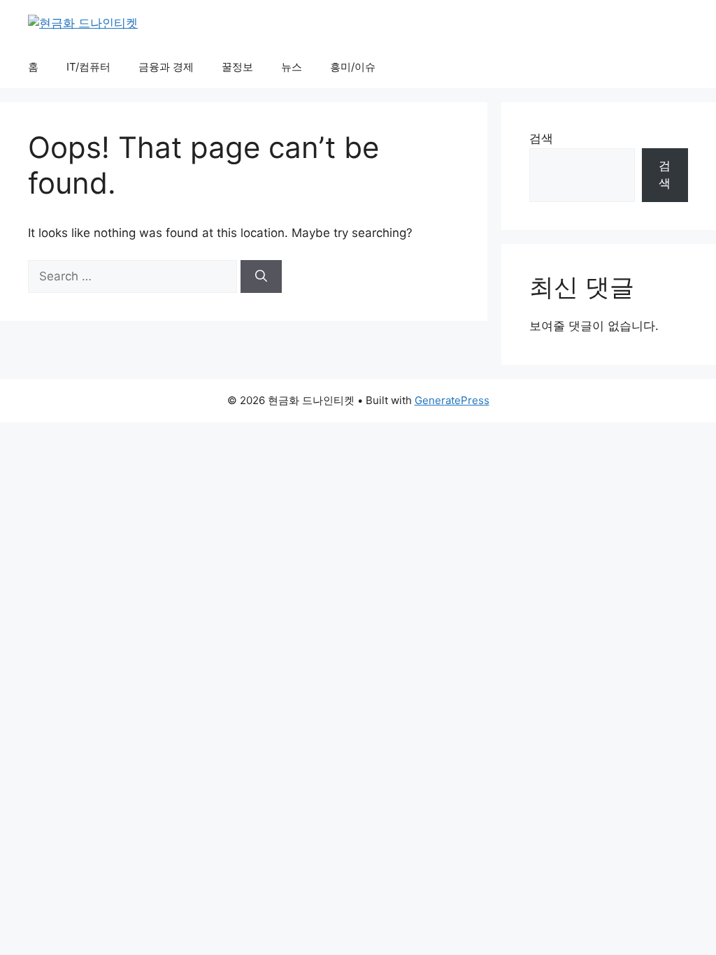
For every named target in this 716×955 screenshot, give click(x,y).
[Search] (261, 277)
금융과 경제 (166, 66)
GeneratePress (452, 400)
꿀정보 (237, 66)
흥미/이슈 (352, 66)
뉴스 (291, 66)
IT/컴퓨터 (88, 66)
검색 (541, 138)
